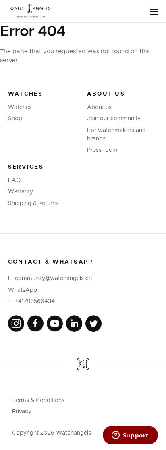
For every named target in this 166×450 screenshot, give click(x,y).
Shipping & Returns (33, 203)
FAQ (14, 180)
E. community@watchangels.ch (50, 278)
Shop (15, 118)
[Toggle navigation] (154, 12)
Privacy (21, 411)
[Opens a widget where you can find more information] (130, 436)
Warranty (20, 192)
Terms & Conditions (38, 400)
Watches (20, 107)
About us (99, 107)
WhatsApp (22, 290)
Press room (102, 150)
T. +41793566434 (31, 301)
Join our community (114, 118)
